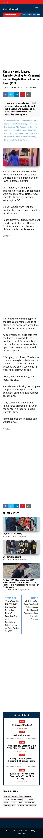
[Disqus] (21, 674)
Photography (29, 802)
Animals (15, 796)
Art (21, 796)
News (34, 87)
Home (21, 835)
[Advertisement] (21, 43)
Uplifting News (31, 806)
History (6, 802)
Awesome (28, 796)
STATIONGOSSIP (11, 8)
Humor (14, 802)
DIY (25, 799)
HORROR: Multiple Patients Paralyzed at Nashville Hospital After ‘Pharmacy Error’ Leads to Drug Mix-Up (21, 136)
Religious (21, 806)
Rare (13, 806)
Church (6, 799)
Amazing (7, 796)
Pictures (7, 806)
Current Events (16, 799)
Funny (31, 799)
